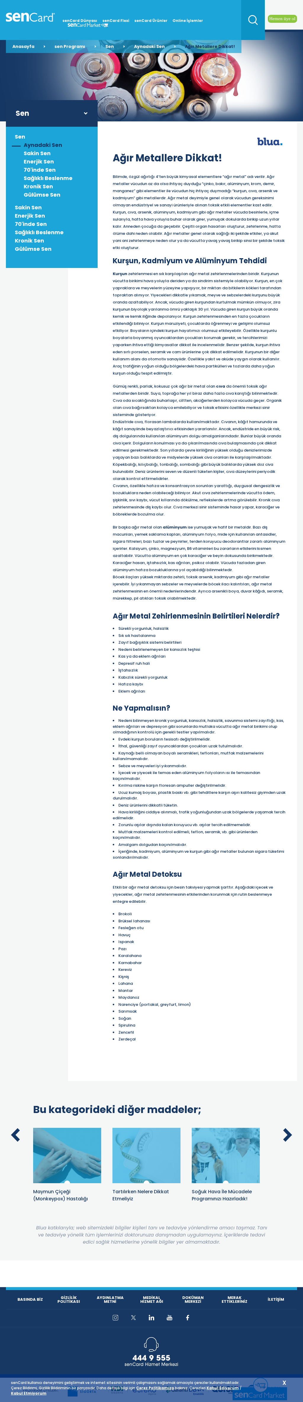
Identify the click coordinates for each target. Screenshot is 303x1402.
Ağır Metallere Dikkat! (210, 46)
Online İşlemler (188, 20)
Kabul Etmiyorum (28, 1393)
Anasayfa (23, 46)
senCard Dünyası (79, 20)
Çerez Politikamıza (155, 1387)
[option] (67, 1165)
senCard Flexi (115, 20)
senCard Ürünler (150, 20)
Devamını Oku (67, 1145)
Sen (109, 46)
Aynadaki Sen (149, 46)
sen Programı (69, 46)
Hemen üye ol (282, 18)
